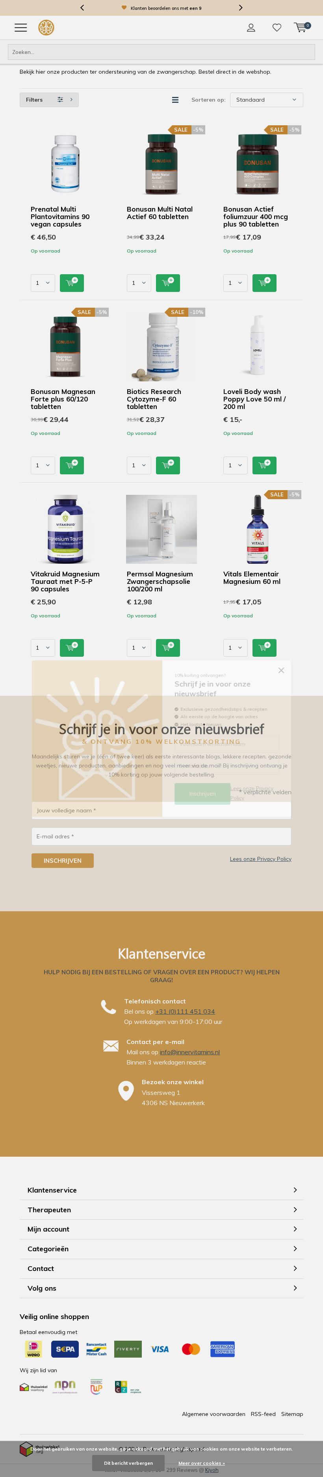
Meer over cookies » (201, 1463)
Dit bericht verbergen (128, 1463)
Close (288, 666)
